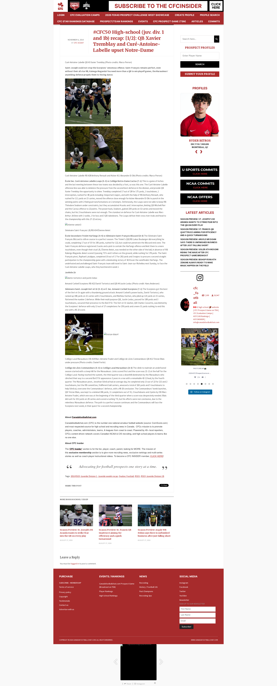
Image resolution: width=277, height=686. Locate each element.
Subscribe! (186, 627)
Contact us (63, 605)
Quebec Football (126, 476)
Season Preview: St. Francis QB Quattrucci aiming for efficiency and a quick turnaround (115, 534)
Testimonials (64, 601)
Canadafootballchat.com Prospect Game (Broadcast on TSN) (116, 585)
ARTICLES (197, 21)
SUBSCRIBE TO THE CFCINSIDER (158, 6)
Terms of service (66, 587)
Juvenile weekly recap (108, 476)
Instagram (183, 583)
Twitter (182, 591)
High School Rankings (108, 595)
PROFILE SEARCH (210, 15)
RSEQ (137, 476)
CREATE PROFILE (184, 15)
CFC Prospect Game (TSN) (169, 21)
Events (143, 21)
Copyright (63, 596)
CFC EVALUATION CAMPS (85, 15)
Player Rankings (106, 591)
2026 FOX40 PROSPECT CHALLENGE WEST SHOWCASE (137, 15)
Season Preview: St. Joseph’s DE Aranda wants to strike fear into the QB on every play (76, 533)
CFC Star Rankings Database (76, 21)
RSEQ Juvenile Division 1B (152, 476)
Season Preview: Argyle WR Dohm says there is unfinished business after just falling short (154, 533)
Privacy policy (65, 592)
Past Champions (146, 591)
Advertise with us (66, 609)
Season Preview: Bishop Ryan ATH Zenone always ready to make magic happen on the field (198, 262)
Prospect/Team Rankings (116, 21)
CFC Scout (79, 42)
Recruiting (143, 583)
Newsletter (184, 600)
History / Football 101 (148, 587)
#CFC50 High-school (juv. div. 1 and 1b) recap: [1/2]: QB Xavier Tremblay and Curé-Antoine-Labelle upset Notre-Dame (128, 41)
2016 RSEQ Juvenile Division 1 (84, 476)
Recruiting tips (145, 595)
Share (129, 684)
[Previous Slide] (115, 660)
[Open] (199, 346)
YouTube (183, 595)
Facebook (183, 587)
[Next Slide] (162, 660)
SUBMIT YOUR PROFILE (200, 74)
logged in (75, 563)
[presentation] (196, 151)
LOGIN (60, 15)
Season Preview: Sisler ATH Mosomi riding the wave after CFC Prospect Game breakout (199, 252)
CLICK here (216, 5)
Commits (214, 21)
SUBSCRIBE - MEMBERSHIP (70, 583)
